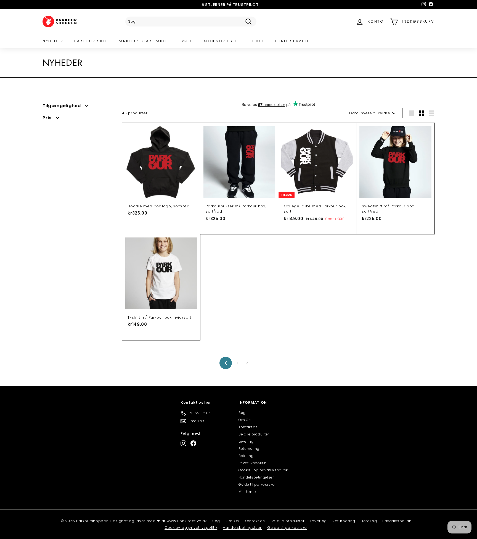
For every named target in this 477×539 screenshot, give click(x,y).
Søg (242, 412)
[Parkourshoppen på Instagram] (183, 443)
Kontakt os (248, 427)
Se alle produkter (254, 434)
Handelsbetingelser (256, 477)
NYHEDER (53, 41)
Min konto (247, 491)
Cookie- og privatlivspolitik (263, 470)
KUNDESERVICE (292, 41)
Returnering (249, 448)
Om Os (245, 420)
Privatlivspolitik (252, 463)
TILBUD (256, 41)
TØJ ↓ (185, 41)
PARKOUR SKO (90, 41)
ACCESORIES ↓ (220, 41)
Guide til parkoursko (257, 484)
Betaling (246, 455)
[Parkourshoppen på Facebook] (193, 443)
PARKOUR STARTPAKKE (143, 41)
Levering (246, 441)
